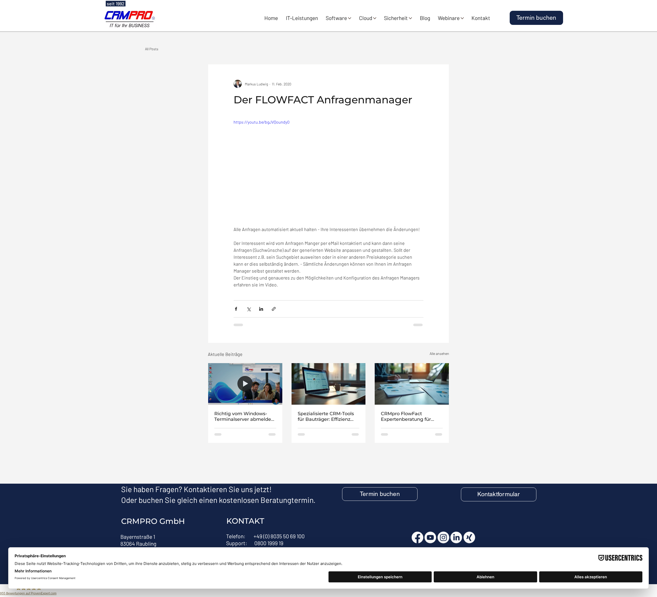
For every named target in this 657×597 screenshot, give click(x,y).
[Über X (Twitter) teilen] (248, 308)
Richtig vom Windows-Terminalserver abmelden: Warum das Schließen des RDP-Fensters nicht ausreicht (244, 416)
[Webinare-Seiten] (462, 18)
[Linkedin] (456, 537)
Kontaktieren (205, 489)
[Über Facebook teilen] (236, 308)
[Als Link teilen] (273, 308)
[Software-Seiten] (349, 18)
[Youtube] (430, 537)
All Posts (151, 49)
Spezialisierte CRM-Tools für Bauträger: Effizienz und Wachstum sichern (326, 416)
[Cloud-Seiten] (374, 18)
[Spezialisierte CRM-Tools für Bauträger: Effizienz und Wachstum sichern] (329, 384)
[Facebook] (417, 537)
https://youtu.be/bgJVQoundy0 (261, 122)
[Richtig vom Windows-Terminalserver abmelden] (245, 384)
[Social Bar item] (469, 537)
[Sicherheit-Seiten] (410, 18)
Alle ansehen (439, 353)
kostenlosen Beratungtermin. (267, 499)
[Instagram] (443, 537)
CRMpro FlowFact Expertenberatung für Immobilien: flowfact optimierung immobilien (409, 416)
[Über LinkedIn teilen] (261, 308)
